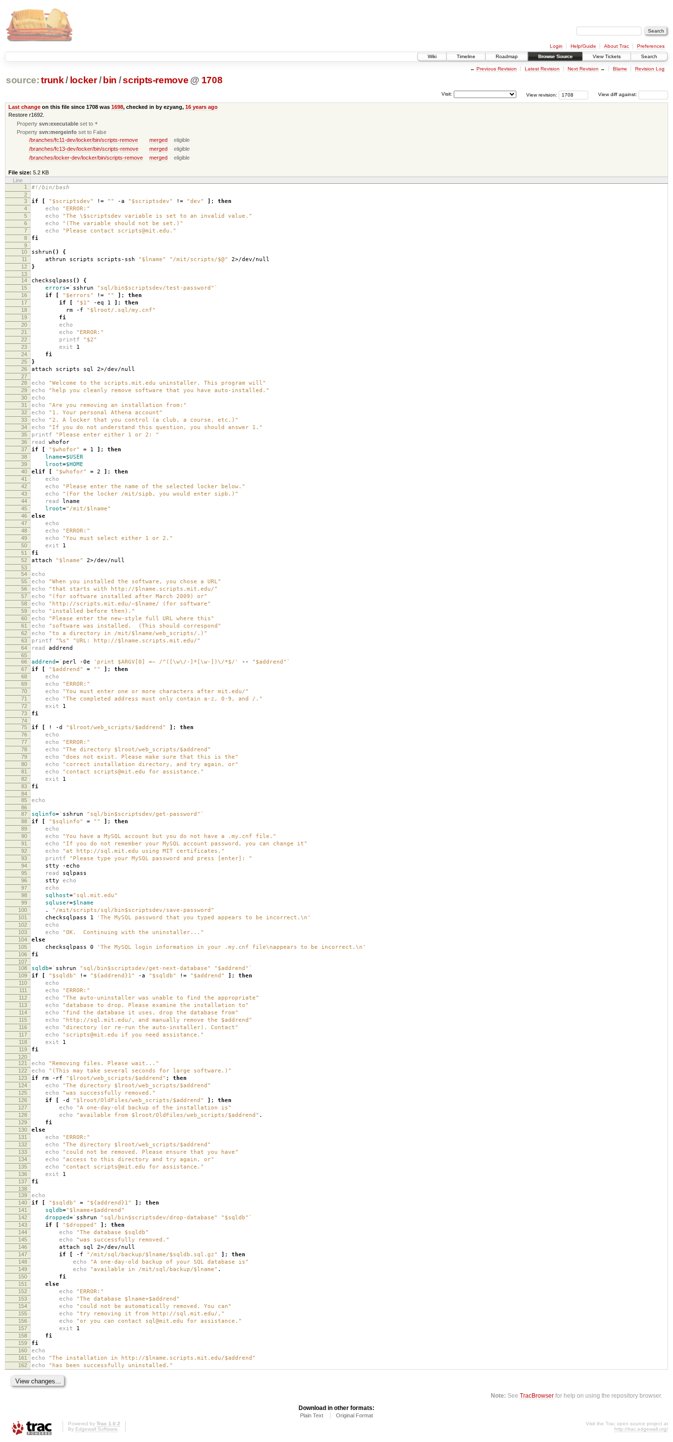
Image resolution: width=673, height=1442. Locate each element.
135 (22, 1167)
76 (24, 735)
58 (24, 603)
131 (22, 1137)
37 (24, 449)
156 (22, 1321)
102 (22, 925)
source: (22, 80)
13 (24, 274)
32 (24, 412)
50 (24, 545)
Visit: (446, 94)
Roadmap (507, 56)
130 (22, 1130)
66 (24, 662)
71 (24, 699)
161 (22, 1358)
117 (23, 1035)
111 (23, 990)
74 (24, 721)
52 (24, 560)
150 (22, 1276)
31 (24, 405)
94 (24, 866)
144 (22, 1232)
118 (23, 1042)
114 (23, 1012)
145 (22, 1239)
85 (24, 800)
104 (22, 939)
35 (24, 434)
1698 (117, 107)
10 (24, 252)
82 (24, 779)
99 (24, 902)
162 (22, 1365)
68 (24, 676)
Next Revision (583, 68)
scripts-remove (155, 80)
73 (24, 713)
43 (24, 494)
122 (22, 1070)
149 (22, 1269)
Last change (24, 107)
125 (22, 1093)
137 (22, 1181)
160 (22, 1350)
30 (24, 398)
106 (22, 954)
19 (24, 317)
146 (22, 1247)
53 (24, 567)
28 (24, 383)
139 (22, 1195)
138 (22, 1189)
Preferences (651, 46)
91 (24, 843)
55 (24, 581)
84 (24, 794)
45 (24, 508)
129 (22, 1122)
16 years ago (201, 107)
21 (24, 332)
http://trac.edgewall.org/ (641, 1429)
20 (24, 325)
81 (24, 771)
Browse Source (555, 56)
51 (24, 553)
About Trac (616, 46)
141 (22, 1210)
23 (24, 347)
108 (22, 968)
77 (24, 742)
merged (158, 140)
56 (24, 589)
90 (24, 836)
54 (24, 574)
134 (22, 1159)
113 (23, 1005)
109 (22, 975)
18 (24, 310)
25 (24, 362)
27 (24, 376)
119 (23, 1049)
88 (24, 821)
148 (22, 1262)
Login (556, 46)
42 (24, 486)
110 (23, 983)
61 (24, 626)
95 (24, 873)
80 (24, 764)
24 (24, 354)
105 (22, 947)
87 (24, 814)
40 (24, 471)
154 (22, 1306)
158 (22, 1336)
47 (24, 523)
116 (23, 1027)
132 (22, 1144)
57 (24, 596)
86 (24, 807)
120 (22, 1057)
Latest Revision (542, 68)
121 (22, 1063)
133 (22, 1152)
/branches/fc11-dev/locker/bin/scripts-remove (83, 140)
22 (24, 339)
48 (24, 531)
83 (24, 786)
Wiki (432, 56)
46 (24, 516)
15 (24, 288)
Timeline (466, 56)
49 (24, 538)
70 (24, 691)
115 (23, 1020)
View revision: (541, 94)
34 (24, 427)
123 (22, 1078)
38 (24, 457)
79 (24, 757)
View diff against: (618, 94)
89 (24, 829)
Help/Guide (583, 46)
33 (24, 420)
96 (24, 880)
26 (24, 369)
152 (22, 1291)
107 (22, 962)
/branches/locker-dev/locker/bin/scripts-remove (86, 158)
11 (24, 259)
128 (22, 1115)
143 (22, 1225)
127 (22, 1107)
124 (22, 1085)
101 (22, 917)
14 (24, 280)
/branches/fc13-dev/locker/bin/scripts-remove (83, 149)
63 (24, 640)
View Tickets (607, 56)
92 (24, 851)
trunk (52, 80)
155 (22, 1313)
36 (24, 442)
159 (22, 1343)
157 (22, 1328)
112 (23, 998)
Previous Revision (496, 68)
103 (22, 932)
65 (24, 655)
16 (24, 295)
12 (24, 266)
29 (24, 390)
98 (24, 895)
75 (24, 727)
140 (22, 1203)
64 (24, 648)
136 (22, 1174)
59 (24, 611)
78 (24, 749)
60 (24, 618)
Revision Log (650, 68)
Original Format (354, 1415)
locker (83, 80)
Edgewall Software (96, 1429)
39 (24, 464)
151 (22, 1284)
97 (24, 888)
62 (24, 633)
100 (22, 910)
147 (22, 1254)
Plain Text (311, 1415)
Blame (620, 68)
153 (22, 1299)
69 (24, 684)
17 (24, 302)
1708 (212, 80)
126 (22, 1100)
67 (24, 669)
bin (110, 80)
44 (24, 501)
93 (24, 858)
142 (22, 1217)
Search (649, 56)
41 (24, 479)
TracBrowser (537, 1395)
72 (24, 706)
